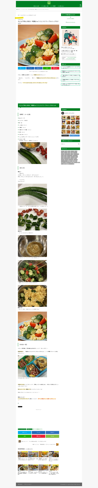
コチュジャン (75, 155)
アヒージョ (75, 152)
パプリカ (62, 159)
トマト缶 (72, 158)
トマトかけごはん (67, 158)
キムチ (65, 155)
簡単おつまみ (30, 429)
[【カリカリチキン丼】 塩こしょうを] (68, 132)
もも (71, 152)
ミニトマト (75, 159)
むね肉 (69, 152)
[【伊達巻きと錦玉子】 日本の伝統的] (73, 118)
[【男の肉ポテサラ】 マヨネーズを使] (68, 127)
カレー (62, 155)
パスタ (76, 158)
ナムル (35, 429)
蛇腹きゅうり (40, 429)
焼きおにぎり (68, 162)
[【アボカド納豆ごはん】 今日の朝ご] (77, 127)
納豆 (72, 162)
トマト (62, 158)
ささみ (69, 151)
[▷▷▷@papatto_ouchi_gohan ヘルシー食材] (73, 122)
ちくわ (62, 152)
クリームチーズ (69, 155)
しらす (76, 151)
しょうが (72, 151)
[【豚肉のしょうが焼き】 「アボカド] (64, 127)
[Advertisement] (38, 93)
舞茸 (79, 162)
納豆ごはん (75, 162)
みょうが (65, 152)
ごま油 (66, 151)
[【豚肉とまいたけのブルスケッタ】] (64, 132)
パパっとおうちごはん (22, 429)
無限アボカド (63, 162)
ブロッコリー (71, 159)
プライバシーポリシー (28, 484)
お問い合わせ (20, 484)
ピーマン (66, 159)
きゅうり (62, 151)
